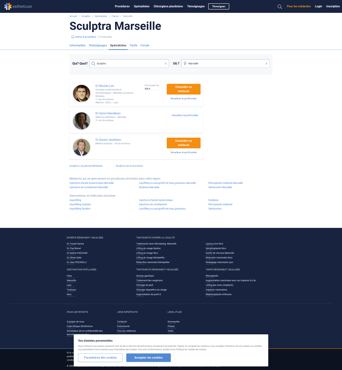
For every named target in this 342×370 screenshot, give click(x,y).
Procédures (122, 6)
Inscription (333, 6)
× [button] (166, 63)
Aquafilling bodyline (80, 204)
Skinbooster (215, 208)
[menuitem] (122, 6)
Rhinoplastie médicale (220, 204)
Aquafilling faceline (79, 208)
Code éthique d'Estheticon (80, 326)
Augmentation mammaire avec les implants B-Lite (231, 280)
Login (318, 6)
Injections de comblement (153, 204)
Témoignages (196, 6)
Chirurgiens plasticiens (168, 6)
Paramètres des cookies (100, 357)
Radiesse (213, 200)
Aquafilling (75, 200)
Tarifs (133, 45)
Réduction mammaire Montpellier (153, 262)
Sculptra (86, 16)
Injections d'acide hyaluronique (156, 200)
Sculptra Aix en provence (129, 165)
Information (78, 45)
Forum (145, 45)
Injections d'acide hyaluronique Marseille (91, 183)
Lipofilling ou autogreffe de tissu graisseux (162, 208)
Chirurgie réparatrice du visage (151, 289)
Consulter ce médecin (183, 89)
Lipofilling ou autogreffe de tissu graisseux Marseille (167, 183)
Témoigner (218, 6)
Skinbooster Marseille (220, 187)
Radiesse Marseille (149, 187)
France (115, 16)
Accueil (73, 16)
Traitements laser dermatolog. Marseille (156, 243)
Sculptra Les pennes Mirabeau (86, 165)
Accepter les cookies (148, 357)
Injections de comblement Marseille (88, 187)
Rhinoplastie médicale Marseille (225, 183)
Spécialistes (141, 6)
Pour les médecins (299, 6)
